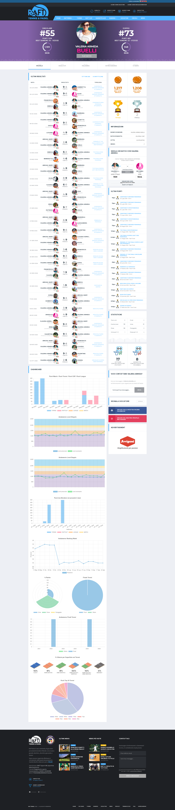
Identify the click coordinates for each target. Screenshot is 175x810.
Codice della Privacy (136, 771)
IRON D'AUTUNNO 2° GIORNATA (98, 354)
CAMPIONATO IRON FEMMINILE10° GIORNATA (98, 104)
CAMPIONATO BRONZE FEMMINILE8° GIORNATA (98, 240)
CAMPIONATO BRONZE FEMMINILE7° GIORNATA (98, 273)
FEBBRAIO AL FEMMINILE (98, 221)
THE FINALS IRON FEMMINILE (98, 152)
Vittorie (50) (86, 76)
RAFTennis (97, 12)
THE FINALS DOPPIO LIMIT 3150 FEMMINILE (98, 169)
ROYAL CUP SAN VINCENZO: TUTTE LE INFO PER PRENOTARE (108, 758)
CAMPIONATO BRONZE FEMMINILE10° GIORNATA (98, 231)
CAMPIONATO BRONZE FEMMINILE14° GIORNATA (98, 88)
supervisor (110, 12)
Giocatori (124, 18)
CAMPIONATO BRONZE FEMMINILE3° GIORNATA (98, 325)
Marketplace (101, 18)
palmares (86, 65)
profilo (39, 65)
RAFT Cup (88, 18)
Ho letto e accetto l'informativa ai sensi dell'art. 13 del (133, 770)
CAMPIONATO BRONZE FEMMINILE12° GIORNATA (98, 94)
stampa (136, 65)
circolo (124, 12)
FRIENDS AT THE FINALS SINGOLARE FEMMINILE (98, 185)
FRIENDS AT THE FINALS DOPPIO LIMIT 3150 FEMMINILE (98, 143)
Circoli (134, 18)
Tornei (79, 18)
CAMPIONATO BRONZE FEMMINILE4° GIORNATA (98, 195)
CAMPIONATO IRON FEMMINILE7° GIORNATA (98, 123)
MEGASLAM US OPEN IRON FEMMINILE (98, 360)
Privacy (117, 806)
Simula (127, 172)
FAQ (134, 806)
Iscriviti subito (37, 786)
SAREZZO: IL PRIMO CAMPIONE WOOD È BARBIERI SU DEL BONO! (78, 767)
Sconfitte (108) (98, 76)
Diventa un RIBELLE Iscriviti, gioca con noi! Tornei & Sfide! (107, 749)
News (143, 18)
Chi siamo (81, 806)
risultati (62, 65)
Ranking (112, 18)
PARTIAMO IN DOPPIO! (98, 286)
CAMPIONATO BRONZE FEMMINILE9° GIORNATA (98, 114)
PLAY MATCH (86, 56)
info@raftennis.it (142, 12)
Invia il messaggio (132, 776)
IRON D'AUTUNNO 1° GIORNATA (98, 334)
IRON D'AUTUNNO (98, 308)
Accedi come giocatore (118, 4)
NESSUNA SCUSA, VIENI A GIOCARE (98, 250)
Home (58, 18)
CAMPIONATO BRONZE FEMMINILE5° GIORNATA (98, 133)
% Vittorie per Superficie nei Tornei (67, 657)
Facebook (33, 792)
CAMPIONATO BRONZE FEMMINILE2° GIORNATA (98, 208)
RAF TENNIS (31, 806)
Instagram (43, 792)
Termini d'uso (126, 806)
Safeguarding (142, 806)
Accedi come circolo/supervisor (137, 4)
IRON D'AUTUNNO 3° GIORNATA (98, 315)
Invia (139, 390)
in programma (111, 65)
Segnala (140, 401)
